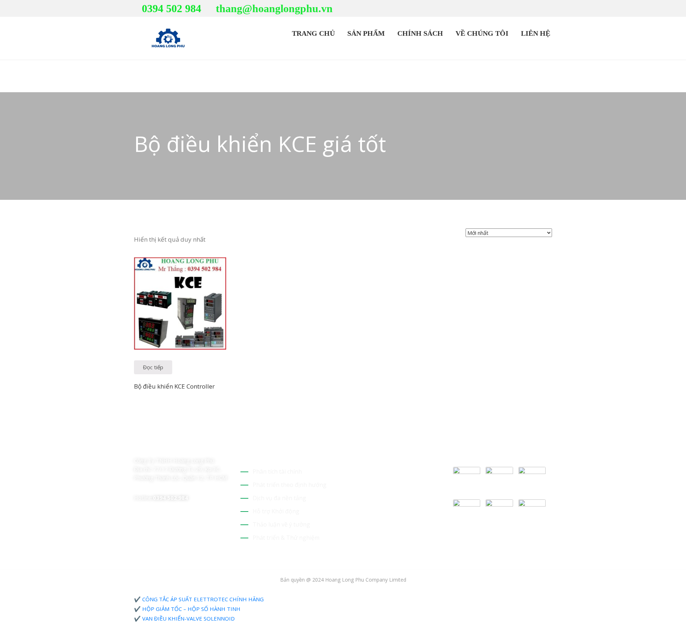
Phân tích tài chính (277, 471)
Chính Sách (419, 33)
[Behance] (199, 445)
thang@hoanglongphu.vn (274, 8)
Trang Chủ (312, 33)
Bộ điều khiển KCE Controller (174, 386)
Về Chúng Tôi (481, 33)
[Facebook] (539, 8)
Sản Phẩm (365, 33)
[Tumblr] (187, 445)
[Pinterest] (528, 8)
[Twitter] (516, 8)
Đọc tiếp (153, 367)
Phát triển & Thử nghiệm (286, 538)
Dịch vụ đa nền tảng (279, 498)
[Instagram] (550, 8)
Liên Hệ (534, 33)
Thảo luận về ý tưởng (281, 524)
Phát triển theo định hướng (290, 485)
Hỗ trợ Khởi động (276, 511)
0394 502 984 (171, 8)
